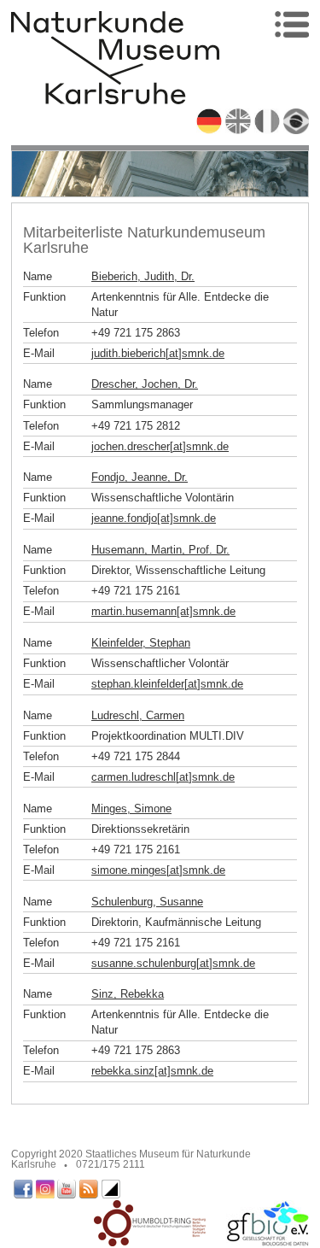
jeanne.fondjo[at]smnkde (153, 518)
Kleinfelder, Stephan (140, 642)
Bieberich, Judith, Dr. (143, 276)
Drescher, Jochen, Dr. (144, 384)
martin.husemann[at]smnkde (163, 611)
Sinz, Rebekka (127, 993)
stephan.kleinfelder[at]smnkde (167, 683)
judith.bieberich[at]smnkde (157, 353)
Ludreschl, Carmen (137, 715)
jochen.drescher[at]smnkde (160, 446)
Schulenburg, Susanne (147, 901)
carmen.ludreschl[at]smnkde (163, 776)
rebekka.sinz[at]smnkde (152, 1070)
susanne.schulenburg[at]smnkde (173, 963)
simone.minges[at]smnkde (158, 870)
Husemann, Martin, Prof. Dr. (160, 549)
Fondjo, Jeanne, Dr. (139, 477)
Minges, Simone (131, 808)
